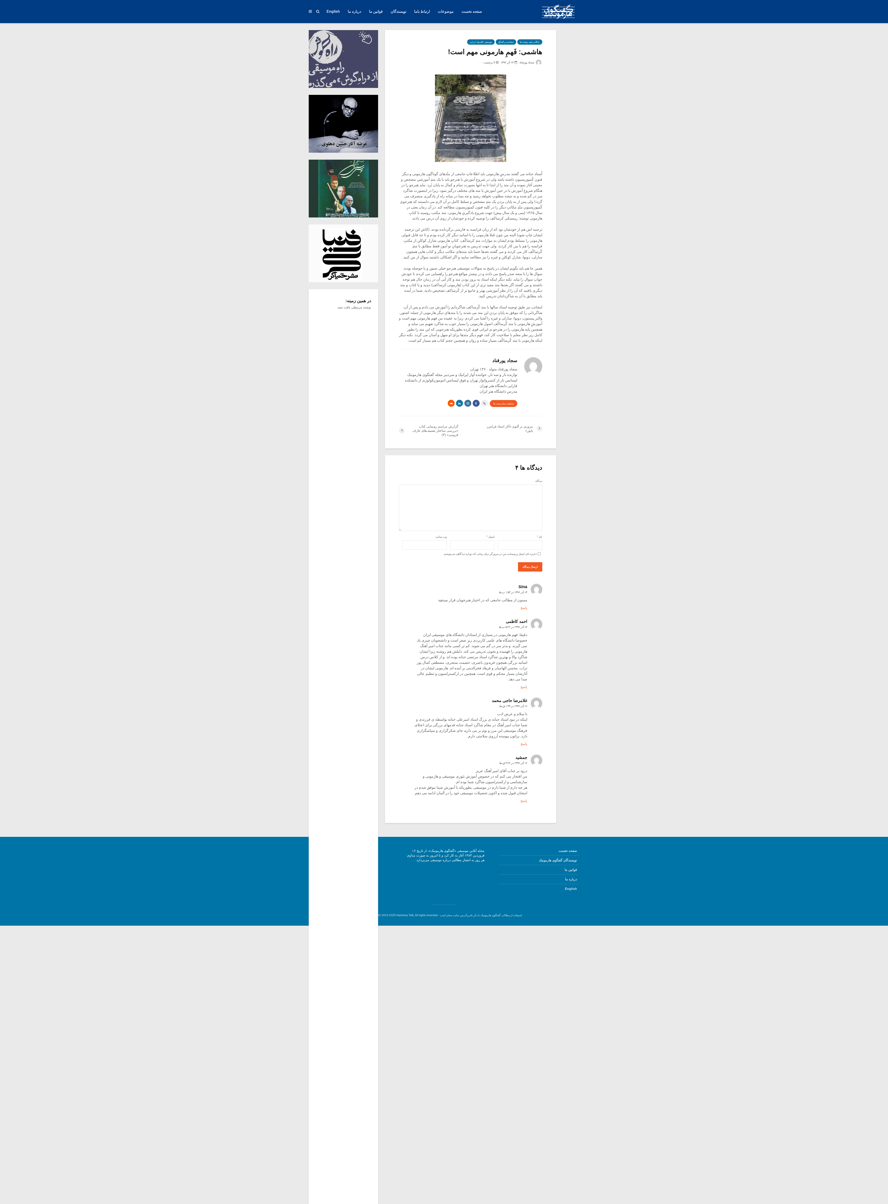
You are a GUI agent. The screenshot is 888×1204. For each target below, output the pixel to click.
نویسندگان (398, 11)
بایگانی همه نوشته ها (530, 42)
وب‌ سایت (441, 536)
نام (539, 536)
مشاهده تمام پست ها (503, 403)
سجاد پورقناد (527, 62)
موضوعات (446, 11)
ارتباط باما (422, 11)
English (333, 11)
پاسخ (524, 608)
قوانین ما (376, 11)
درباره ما (354, 11)
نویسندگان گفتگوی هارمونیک (558, 860)
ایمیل (490, 536)
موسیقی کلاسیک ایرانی (481, 42)
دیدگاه (538, 481)
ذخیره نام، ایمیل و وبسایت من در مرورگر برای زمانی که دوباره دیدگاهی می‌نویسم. (490, 553)
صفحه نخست (472, 11)
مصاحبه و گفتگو (506, 42)
